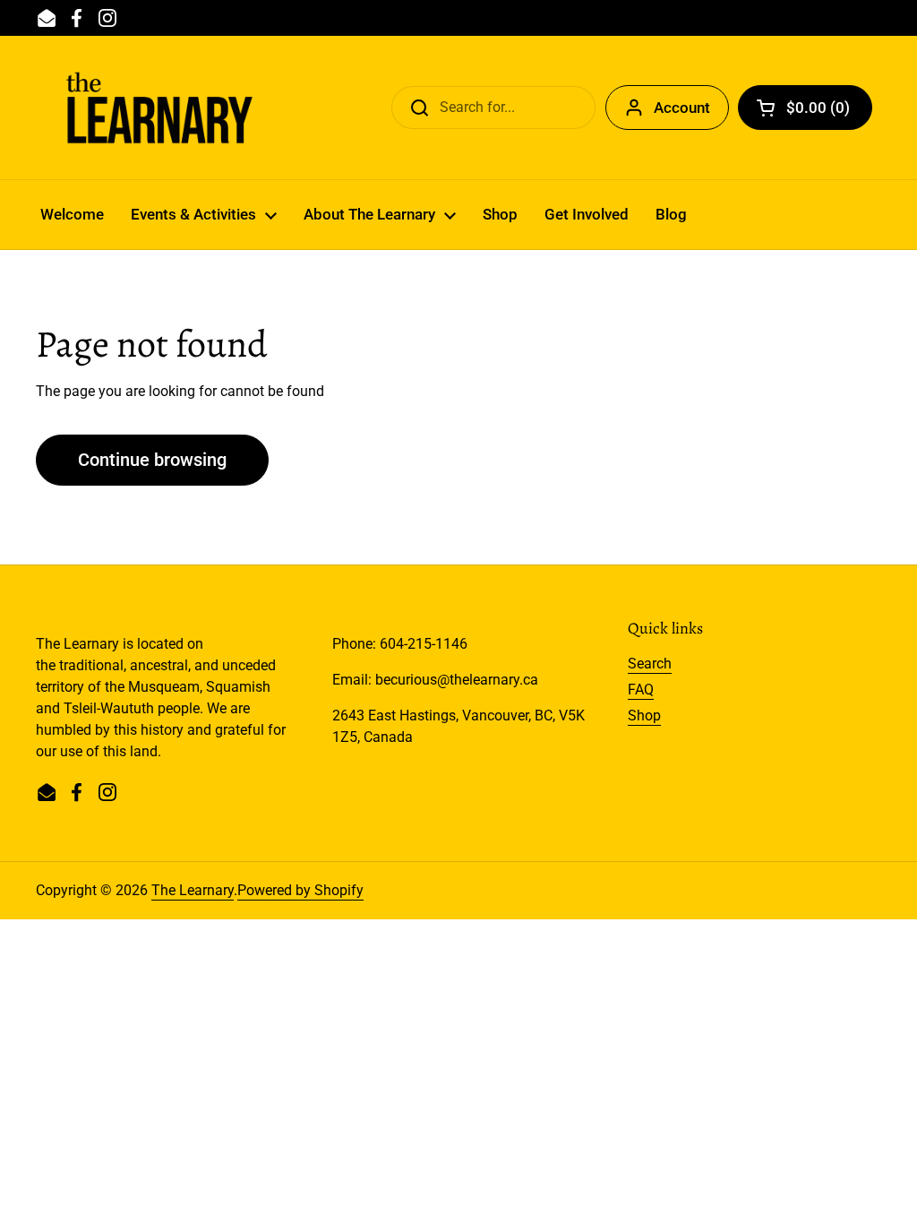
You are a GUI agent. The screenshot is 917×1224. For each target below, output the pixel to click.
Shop (644, 715)
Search (650, 663)
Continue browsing (152, 459)
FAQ (641, 689)
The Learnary (192, 890)
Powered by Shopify (300, 890)
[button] (805, 107)
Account (682, 107)
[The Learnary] (159, 107)
